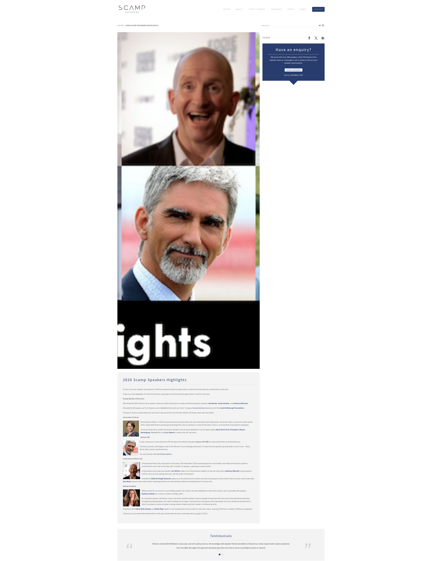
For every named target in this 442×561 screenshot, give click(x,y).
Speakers (276, 9)
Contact (318, 9)
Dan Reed (127, 481)
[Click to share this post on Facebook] (309, 38)
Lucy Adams (169, 432)
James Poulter (223, 403)
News (291, 9)
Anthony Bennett (232, 471)
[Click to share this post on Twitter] (316, 38)
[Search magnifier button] (323, 25)
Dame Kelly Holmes (143, 509)
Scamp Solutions (198, 408)
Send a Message (293, 70)
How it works (257, 9)
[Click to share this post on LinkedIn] (323, 38)
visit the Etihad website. (162, 454)
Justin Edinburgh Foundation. (232, 408)
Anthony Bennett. (240, 403)
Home (226, 9)
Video (303, 9)
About (239, 9)
